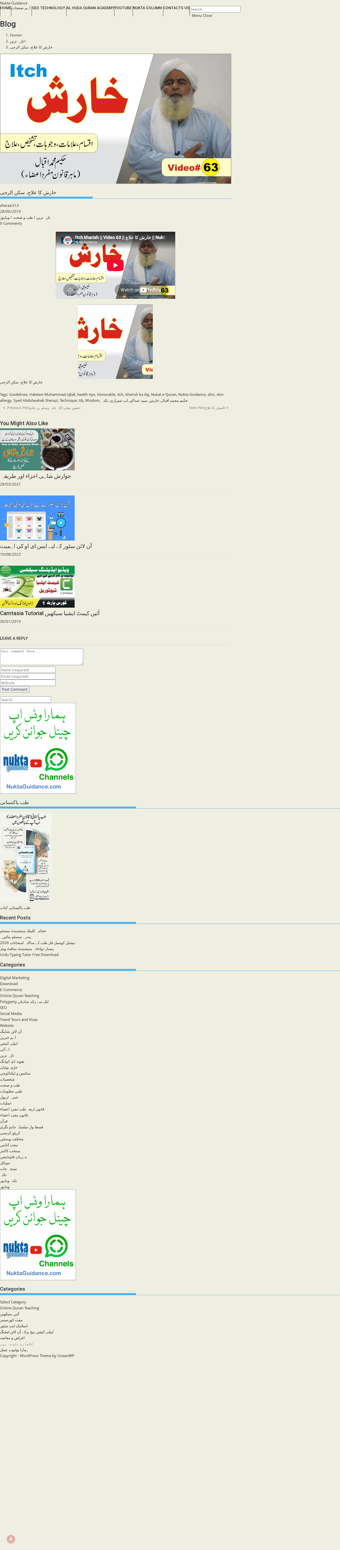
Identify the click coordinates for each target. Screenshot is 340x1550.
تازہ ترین (43, 217)
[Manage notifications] (11, 1539)
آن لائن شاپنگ (11, 1031)
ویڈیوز (4, 217)
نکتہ (105, 400)
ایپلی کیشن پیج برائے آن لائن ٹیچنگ (27, 1331)
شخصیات (7, 1079)
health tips (86, 394)
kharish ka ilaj (137, 394)
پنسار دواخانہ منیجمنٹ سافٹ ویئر (27, 948)
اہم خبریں (8, 1037)
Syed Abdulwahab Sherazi (35, 400)
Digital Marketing (14, 977)
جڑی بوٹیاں (8, 1067)
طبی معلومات (11, 1091)
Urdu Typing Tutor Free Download (29, 954)
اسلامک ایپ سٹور (14, 1325)
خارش (154, 400)
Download (9, 983)
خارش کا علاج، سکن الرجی (31, 47)
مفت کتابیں (9, 1144)
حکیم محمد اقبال (174, 400)
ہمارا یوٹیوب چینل (14, 1349)
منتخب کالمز (10, 1150)
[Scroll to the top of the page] (0, 1361)
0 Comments (11, 223)
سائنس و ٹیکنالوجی (15, 1073)
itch (120, 394)
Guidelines (18, 394)
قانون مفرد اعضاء (14, 1114)
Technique (68, 400)
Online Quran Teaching (19, 995)
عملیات (6, 1102)
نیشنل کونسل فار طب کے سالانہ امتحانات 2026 (37, 942)
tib (81, 400)
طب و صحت (23, 217)
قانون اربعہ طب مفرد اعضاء (22, 1108)
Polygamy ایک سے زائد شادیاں (24, 1001)
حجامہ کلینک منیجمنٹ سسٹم (23, 930)
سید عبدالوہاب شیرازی (128, 400)
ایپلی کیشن (9, 1043)
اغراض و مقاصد (12, 1337)
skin (211, 394)
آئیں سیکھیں (9, 1313)
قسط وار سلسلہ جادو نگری (21, 1126)
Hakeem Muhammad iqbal (52, 394)
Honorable (106, 394)
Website (7, 1025)
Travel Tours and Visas (19, 1019)
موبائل (5, 1162)
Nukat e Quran (163, 394)
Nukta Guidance (13, 2)
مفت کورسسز (11, 1319)
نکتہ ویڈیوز (8, 1180)
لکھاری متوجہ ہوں (16, 1343)
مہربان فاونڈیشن (13, 1156)
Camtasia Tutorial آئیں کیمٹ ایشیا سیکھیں (50, 613)
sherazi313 (9, 205)
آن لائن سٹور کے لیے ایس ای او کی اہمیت (46, 546)
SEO (3, 1007)
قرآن (3, 1120)
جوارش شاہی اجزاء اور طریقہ (35, 476)
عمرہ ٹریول (9, 1096)
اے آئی (4, 1049)
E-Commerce (11, 989)
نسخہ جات (8, 1168)
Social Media (11, 1013)
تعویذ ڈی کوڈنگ (12, 1061)
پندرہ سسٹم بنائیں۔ (15, 936)
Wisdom (92, 400)
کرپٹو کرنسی (10, 1132)
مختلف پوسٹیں (11, 1138)
